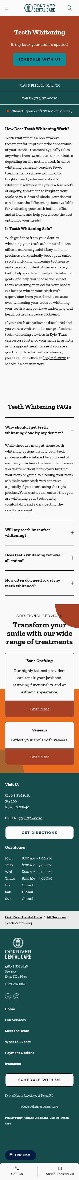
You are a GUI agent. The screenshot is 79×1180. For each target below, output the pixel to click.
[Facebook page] (8, 996)
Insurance (13, 1064)
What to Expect (18, 1042)
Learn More (39, 708)
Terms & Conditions (36, 1117)
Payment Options (19, 1053)
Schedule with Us (39, 59)
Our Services (15, 1020)
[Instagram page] (16, 996)
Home (10, 1009)
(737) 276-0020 (45, 98)
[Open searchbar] (69, 8)
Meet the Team (17, 1031)
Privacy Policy (14, 1117)
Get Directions (39, 833)
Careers (54, 1117)
